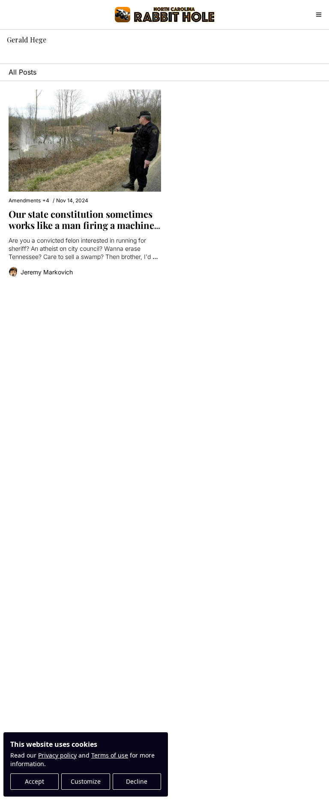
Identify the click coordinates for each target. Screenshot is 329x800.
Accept (34, 781)
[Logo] (122, 14)
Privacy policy (57, 755)
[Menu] (318, 14)
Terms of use (109, 755)
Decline (136, 781)
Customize (86, 781)
